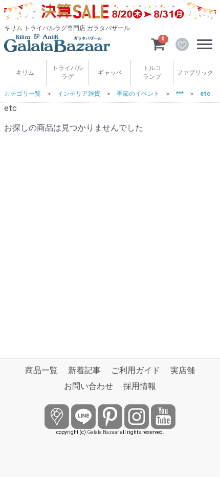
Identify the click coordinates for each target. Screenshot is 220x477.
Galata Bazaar (103, 432)
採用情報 (139, 386)
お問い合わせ (88, 386)
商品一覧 (41, 370)
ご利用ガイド (135, 370)
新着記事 (84, 370)
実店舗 (182, 370)
